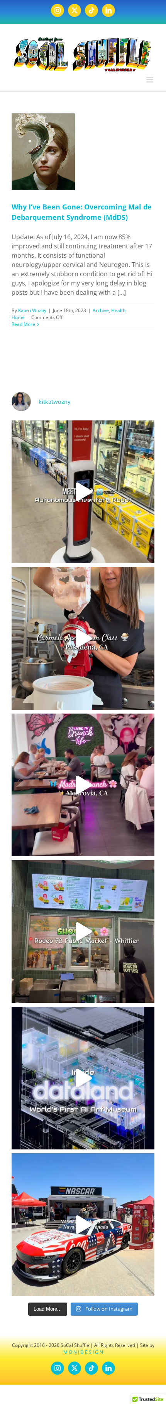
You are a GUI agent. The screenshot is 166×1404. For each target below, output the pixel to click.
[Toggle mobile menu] (150, 80)
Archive (101, 310)
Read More (23, 324)
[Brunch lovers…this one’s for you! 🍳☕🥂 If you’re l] (83, 785)
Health (118, 310)
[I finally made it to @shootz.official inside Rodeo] (83, 931)
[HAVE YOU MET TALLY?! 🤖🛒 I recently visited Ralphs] (83, 491)
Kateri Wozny (32, 310)
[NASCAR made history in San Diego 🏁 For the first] (83, 1224)
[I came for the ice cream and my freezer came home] (83, 638)
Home (18, 317)
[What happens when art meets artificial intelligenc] (83, 1078)
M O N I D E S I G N (83, 1352)
